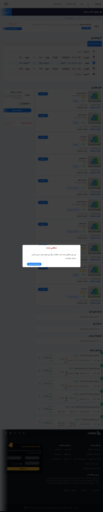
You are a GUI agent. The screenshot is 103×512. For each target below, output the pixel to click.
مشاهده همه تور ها (34, 264)
